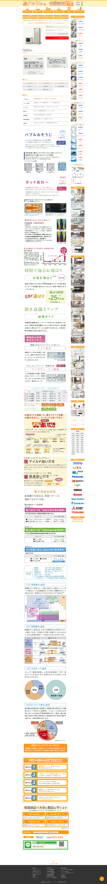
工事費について (45, 15)
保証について (61, 15)
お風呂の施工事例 (50, 871)
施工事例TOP (49, 868)
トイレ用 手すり (77, 183)
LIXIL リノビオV (77, 237)
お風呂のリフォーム (38, 11)
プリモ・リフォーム (54, 882)
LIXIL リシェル (78, 292)
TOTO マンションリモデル (77, 230)
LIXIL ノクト (77, 285)
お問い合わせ (63, 877)
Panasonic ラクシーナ (77, 306)
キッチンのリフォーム (48, 11)
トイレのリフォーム (27, 11)
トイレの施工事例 (50, 869)
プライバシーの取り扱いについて (67, 872)
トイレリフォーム (78, 16)
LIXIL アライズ (78, 201)
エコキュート (79, 11)
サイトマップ (63, 874)
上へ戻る (102, 879)
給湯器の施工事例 (50, 875)
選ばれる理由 (73, 424)
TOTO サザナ (77, 194)
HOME (34, 868)
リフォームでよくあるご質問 (67, 869)
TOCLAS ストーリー (78, 223)
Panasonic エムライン (77, 389)
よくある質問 (73, 420)
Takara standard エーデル (77, 335)
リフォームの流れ (64, 871)
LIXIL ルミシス (78, 382)
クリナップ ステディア (77, 328)
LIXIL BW (78, 252)
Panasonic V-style (77, 299)
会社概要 (63, 875)
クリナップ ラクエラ (78, 321)
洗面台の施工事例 (50, 874)
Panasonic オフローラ (77, 209)
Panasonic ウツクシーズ (78, 397)
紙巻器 (77, 170)
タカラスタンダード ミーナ (77, 216)
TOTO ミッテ (77, 263)
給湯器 (69, 11)
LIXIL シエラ (77, 278)
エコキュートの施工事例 (52, 877)
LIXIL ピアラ (77, 375)
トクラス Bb (77, 313)
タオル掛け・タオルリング (77, 177)
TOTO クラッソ (78, 270)
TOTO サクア (77, 354)
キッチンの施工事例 (51, 872)
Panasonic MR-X (77, 245)
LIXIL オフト (77, 368)
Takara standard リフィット (77, 342)
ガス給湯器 (77, 415)
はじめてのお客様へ (30, 15)
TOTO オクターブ (77, 361)
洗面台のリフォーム (59, 11)
